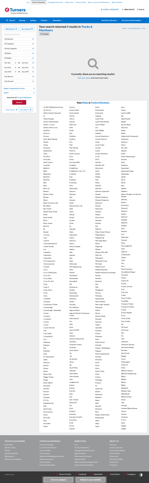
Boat (45, 185)
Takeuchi (124, 223)
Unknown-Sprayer (127, 344)
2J (44, 116)
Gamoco (72, 191)
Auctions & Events (11, 453)
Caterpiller (47, 258)
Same (97, 426)
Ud (122, 324)
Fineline (72, 139)
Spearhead (125, 168)
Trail (122, 289)
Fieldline (72, 136)
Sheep (123, 130)
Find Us (141, 9)
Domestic (46, 386)
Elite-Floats (47, 409)
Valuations (57, 20)
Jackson (72, 336)
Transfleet (124, 301)
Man (97, 180)
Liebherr (98, 133)
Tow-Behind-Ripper (128, 272)
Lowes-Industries (101, 154)
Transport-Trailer (127, 304)
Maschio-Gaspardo (102, 191)
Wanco (123, 382)
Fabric (45, 426)
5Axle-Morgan (48, 119)
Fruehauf (72, 174)
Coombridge (47, 307)
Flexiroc (72, 151)
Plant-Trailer (99, 371)
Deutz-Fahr (47, 374)
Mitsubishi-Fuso (101, 261)
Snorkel (124, 159)
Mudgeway (99, 290)
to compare (58, 480)
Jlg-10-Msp (73, 368)
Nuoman (98, 322)
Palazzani (98, 336)
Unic (123, 339)
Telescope (124, 237)
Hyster (71, 302)
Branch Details (65, 474)
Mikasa (97, 249)
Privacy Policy (114, 453)
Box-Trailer (47, 209)
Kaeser (71, 385)
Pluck (97, 374)
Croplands (47, 319)
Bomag (45, 197)
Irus (70, 321)
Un (122, 336)
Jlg (70, 365)
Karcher (72, 391)
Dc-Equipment (48, 357)
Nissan (97, 313)
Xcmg (123, 400)
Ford (71, 156)
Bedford (46, 168)
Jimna (71, 362)
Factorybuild (74, 113)
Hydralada (73, 293)
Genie (71, 203)
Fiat (70, 133)
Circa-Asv (47, 275)
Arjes (45, 154)
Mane (97, 183)
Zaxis (123, 423)
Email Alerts (113, 462)
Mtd (96, 287)
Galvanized (73, 188)
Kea (70, 397)
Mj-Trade (98, 264)
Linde (97, 142)
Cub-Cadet (47, 333)
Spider (123, 177)
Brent (45, 215)
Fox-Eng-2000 (74, 162)
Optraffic (98, 328)
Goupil (71, 217)
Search (12, 20)
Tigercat (124, 252)
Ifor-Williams (74, 307)
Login (105, 9)
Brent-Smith (47, 217)
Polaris (97, 377)
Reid (97, 403)
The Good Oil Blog (116, 459)
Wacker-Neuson (127, 371)
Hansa (71, 244)
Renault (98, 406)
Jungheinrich (74, 382)
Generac (72, 200)
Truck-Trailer (125, 318)
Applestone (47, 151)
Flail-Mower (73, 148)
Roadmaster (99, 418)
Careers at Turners (116, 448)
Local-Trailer (99, 145)
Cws (45, 339)
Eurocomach (48, 412)
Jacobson (72, 347)
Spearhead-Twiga (127, 171)
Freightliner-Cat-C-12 (77, 171)
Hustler (72, 290)
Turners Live (113, 456)
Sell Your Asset (10, 448)
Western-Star (126, 391)
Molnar (98, 275)
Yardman (124, 417)
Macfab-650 (99, 165)
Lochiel (98, 148)
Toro (123, 266)
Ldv (96, 127)
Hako (71, 232)
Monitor (98, 278)
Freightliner (73, 168)
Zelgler (123, 426)
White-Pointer (126, 397)
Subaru (123, 202)
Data (45, 354)
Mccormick (99, 217)
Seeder (123, 122)
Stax (122, 185)
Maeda (97, 177)
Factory (72, 107)
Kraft (71, 423)
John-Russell (74, 376)
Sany (123, 107)
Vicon (123, 359)
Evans (45, 415)
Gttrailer (72, 229)
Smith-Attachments (128, 156)
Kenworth (73, 403)
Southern (124, 165)
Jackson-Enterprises (76, 339)
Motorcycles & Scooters (83, 456)
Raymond (98, 394)
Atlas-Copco (47, 162)
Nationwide (99, 299)
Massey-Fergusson (102, 200)
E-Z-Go (46, 400)
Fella (71, 127)
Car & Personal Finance (48, 448)
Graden (72, 220)
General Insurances (46, 459)
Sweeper (124, 220)
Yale (122, 403)
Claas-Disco (47, 290)
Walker (123, 379)
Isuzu (71, 327)
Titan (123, 260)
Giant (71, 212)
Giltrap (71, 215)
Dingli (45, 380)
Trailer (123, 295)
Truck (123, 315)
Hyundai (72, 304)
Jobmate (72, 371)
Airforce (46, 133)
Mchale (98, 223)
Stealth (123, 188)
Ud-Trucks (125, 330)
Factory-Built (74, 110)
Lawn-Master (100, 125)
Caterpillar (47, 255)
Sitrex (123, 145)
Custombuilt (47, 336)
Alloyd (45, 142)
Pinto (97, 365)
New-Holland (100, 302)
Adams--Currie (48, 125)
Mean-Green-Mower (102, 232)
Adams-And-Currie (50, 127)
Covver (46, 313)
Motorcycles (69, 2)
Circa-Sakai (47, 278)
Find (143, 28)
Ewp (45, 420)
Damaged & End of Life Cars (84, 450)
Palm (97, 339)
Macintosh (99, 168)
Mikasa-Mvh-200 (101, 252)
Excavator (47, 423)
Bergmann (47, 174)
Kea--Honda (73, 400)
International (74, 318)
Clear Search (10, 110)
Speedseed (125, 174)
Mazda (97, 215)
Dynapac (46, 397)
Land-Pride (99, 119)
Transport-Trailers (127, 307)
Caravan (46, 235)
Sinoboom (125, 139)
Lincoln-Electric (101, 139)
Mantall (98, 185)
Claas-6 (46, 287)
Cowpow (46, 316)
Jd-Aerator (73, 359)
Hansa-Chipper (74, 246)
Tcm (122, 234)
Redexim (98, 397)
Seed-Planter (125, 119)
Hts (70, 284)
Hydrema (72, 299)
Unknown (124, 342)
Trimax (123, 310)
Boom (45, 200)
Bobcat (46, 191)
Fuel (71, 177)
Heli (70, 258)
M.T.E (97, 159)
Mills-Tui (98, 255)
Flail (71, 145)
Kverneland (99, 110)
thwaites (45, 34)
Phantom (98, 360)
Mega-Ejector (100, 235)
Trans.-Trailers (126, 298)
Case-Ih (46, 241)
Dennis (46, 365)
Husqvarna (73, 287)
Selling (33, 20)
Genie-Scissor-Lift (75, 206)
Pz (96, 386)
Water (123, 385)
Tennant (124, 240)
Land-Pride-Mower (102, 122)
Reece (97, 400)
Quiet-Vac (99, 389)
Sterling (124, 199)
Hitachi (72, 273)
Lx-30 (97, 156)
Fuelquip (72, 180)
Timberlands (125, 255)
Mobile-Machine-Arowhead (105, 273)
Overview (112, 445)
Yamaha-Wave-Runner (129, 408)
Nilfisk (97, 310)
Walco (123, 376)
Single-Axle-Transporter (129, 136)
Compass (46, 302)
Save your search (84, 78)
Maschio (98, 188)
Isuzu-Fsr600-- (74, 330)
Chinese (46, 267)
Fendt (71, 130)
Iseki (71, 324)
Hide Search (10, 29)
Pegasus (98, 351)
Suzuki (123, 214)
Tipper (123, 257)
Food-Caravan (74, 154)
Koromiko (73, 420)
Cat (44, 249)
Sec (122, 116)
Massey (98, 194)
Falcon (71, 119)
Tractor (124, 284)
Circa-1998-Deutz (50, 273)
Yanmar (124, 414)
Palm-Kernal (100, 342)
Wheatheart (125, 394)
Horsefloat (73, 281)
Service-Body (126, 125)
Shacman (124, 127)
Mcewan (98, 220)
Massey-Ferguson (101, 197)
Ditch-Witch (47, 383)
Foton (71, 159)
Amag (45, 145)
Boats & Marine (117, 2)
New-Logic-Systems (102, 304)
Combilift (46, 299)
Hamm (71, 238)
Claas (45, 284)
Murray (98, 293)
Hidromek (73, 264)
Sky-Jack (124, 148)
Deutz (45, 371)
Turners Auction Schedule (83, 465)
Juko (71, 379)
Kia (70, 405)
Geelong (72, 194)
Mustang (98, 296)
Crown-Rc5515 (49, 328)
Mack (97, 171)
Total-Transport (126, 269)
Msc (96, 284)
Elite (45, 406)
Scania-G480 (125, 113)
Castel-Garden (48, 246)
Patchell (98, 345)
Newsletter (98, 474)
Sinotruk (124, 142)
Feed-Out (72, 125)
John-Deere (73, 373)
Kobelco (72, 411)
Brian (45, 220)
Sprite (123, 183)
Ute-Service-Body (127, 347)
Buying (22, 20)
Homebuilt (73, 275)
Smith (123, 154)
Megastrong (99, 238)
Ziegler (123, 429)
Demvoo (46, 362)
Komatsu (72, 414)
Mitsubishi (99, 258)
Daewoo (46, 345)
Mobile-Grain (100, 267)
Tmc (122, 263)
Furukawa (73, 183)
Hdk (70, 252)
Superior (124, 211)
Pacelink (98, 331)
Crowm (46, 322)
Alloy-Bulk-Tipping (50, 139)
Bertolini (46, 177)
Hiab (71, 261)
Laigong (98, 116)
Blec (45, 183)
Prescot (98, 383)
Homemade (73, 278)
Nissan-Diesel (100, 316)
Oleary (97, 325)
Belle (45, 171)
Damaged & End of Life (55, 2)
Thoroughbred (126, 246)
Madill (97, 174)
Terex (123, 243)
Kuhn (97, 107)
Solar (123, 162)
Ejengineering (48, 403)
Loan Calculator (45, 450)
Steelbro (124, 191)
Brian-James (47, 223)
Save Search (26, 29)
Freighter (72, 165)
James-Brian (73, 350)
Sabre (97, 420)
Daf (44, 348)
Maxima (98, 212)
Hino (71, 270)
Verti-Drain (125, 353)
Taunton (124, 231)
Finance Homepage (46, 445)
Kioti (71, 408)
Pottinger (98, 380)
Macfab (98, 162)
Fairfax (71, 116)
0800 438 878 (129, 9)
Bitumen (46, 180)
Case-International (50, 244)
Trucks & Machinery (38, 2)
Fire (70, 142)
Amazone (46, 148)
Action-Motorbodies (50, 122)
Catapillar (47, 252)
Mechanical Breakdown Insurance (52, 456)
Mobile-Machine (101, 270)
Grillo (71, 223)
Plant (97, 368)
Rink (97, 412)
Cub (44, 331)
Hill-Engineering (75, 267)
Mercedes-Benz (101, 241)
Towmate (124, 275)
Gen (70, 197)
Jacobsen (72, 342)
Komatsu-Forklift (75, 417)
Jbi (70, 353)
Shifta (123, 133)
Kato (71, 394)
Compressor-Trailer (50, 304)
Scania (123, 110)
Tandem (124, 226)
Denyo (45, 368)
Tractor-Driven (126, 286)
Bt (44, 229)
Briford (46, 226)
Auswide (46, 165)
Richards (98, 409)
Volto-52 (124, 365)
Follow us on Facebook (13, 459)
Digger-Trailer (48, 377)
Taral (123, 228)
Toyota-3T (125, 281)
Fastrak (72, 122)
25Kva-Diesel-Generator (52, 113)
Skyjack (124, 151)
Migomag (98, 246)
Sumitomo (125, 205)
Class (45, 296)
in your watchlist (90, 480)
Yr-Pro (123, 420)
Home (124, 28)
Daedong (46, 342)
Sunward (124, 208)
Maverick (98, 203)
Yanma (123, 411)
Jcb (70, 356)
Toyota (123, 278)
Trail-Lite (124, 292)
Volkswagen (125, 362)
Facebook (82, 474)
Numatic (98, 319)
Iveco (71, 333)
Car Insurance (45, 453)
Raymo (97, 391)
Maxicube (98, 209)
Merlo (97, 244)
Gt (70, 226)
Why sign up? (9, 456)
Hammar (72, 241)
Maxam (98, 206)
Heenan (72, 255)
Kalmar (72, 388)
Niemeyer (98, 307)
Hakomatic (73, 235)
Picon (97, 362)
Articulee (46, 159)
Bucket (45, 232)
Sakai (97, 423)
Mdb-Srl (98, 229)
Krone (71, 426)
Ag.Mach (46, 130)
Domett (46, 389)
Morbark (98, 281)
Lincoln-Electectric (102, 136)
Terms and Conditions (117, 450)
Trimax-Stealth (126, 313)
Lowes (97, 151)
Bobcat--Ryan (48, 194)
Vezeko (123, 356)
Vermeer (124, 350)
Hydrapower (74, 296)
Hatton (71, 249)
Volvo (123, 368)
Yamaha (124, 405)
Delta (45, 360)
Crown (45, 325)
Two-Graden (125, 321)
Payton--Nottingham (102, 348)
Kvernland (99, 113)
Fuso (71, 185)
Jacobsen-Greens (75, 344)
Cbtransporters (49, 264)
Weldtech (124, 388)
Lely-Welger (99, 130)
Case (45, 238)
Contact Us (113, 465)
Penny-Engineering (102, 354)
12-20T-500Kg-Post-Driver (53, 107)
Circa (45, 270)
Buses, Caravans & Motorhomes (99, 2)
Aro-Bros (46, 156)
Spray (123, 180)
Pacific (97, 333)
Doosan (46, 391)
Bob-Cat (46, 188)
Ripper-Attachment (102, 415)
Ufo (122, 333)
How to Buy (9, 445)
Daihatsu (46, 351)
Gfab (71, 209)
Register (114, 9)
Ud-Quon (124, 327)
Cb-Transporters (49, 261)
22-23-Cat (47, 110)
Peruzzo (98, 357)
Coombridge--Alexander (52, 310)
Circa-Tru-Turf (48, 281)
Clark (45, 293)
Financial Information (47, 465)
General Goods (81, 2)
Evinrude (46, 418)
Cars (28, 2)
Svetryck (124, 217)
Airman (46, 136)
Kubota (72, 429)
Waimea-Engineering (128, 373)
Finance (44, 20)
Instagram (131, 474)
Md (96, 226)
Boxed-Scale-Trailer (50, 212)
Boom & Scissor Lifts (50, 203)
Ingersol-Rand (74, 310)
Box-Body (47, 206)
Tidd (122, 249)
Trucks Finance (45, 462)
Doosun (46, 394)
